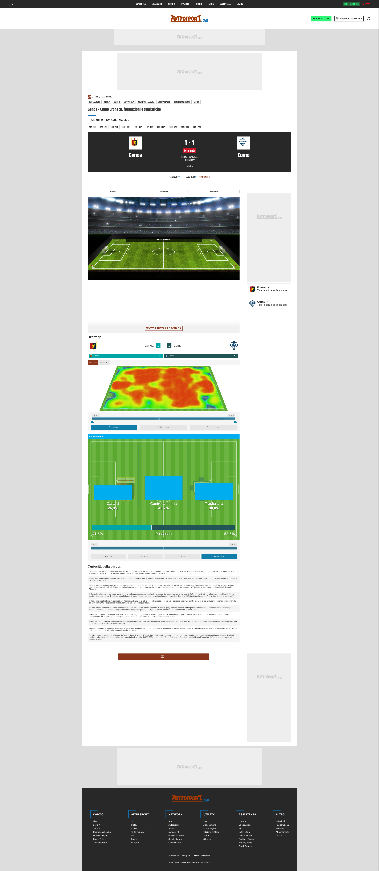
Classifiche (190, 177)
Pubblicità (280, 821)
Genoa (96, 356)
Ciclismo (135, 828)
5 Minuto (108, 556)
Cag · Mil (103, 127)
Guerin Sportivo (176, 835)
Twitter (196, 855)
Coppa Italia (129, 102)
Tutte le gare (94, 102)
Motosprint (173, 832)
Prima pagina (209, 828)
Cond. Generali (246, 846)
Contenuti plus (351, 4)
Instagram (185, 855)
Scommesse (225, 4)
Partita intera (114, 427)
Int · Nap (138, 127)
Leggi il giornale (351, 18)
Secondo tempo (213, 427)
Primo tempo (163, 427)
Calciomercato (100, 842)
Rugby (134, 825)
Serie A (171, 4)
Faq (240, 828)
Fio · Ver (114, 127)
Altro (196, 102)
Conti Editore (174, 842)
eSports (135, 842)
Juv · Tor (149, 127)
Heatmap (93, 362)
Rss (205, 821)
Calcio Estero (99, 839)
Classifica (141, 4)
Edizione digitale (211, 832)
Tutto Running (137, 832)
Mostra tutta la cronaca (163, 328)
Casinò (240, 4)
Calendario (157, 4)
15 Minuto (145, 556)
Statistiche (214, 191)
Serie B (117, 102)
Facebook (174, 855)
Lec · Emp (161, 127)
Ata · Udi (92, 127)
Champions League (146, 102)
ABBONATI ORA (321, 18)
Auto (170, 821)
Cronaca (112, 191)
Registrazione (282, 825)
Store (206, 835)
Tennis (211, 4)
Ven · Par (197, 127)
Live (367, 4)
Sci (132, 821)
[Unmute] (235, 276)
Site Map (280, 828)
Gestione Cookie (246, 839)
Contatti (242, 821)
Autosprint (173, 825)
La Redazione (245, 825)
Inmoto (171, 828)
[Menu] (11, 4)
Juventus (185, 4)
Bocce (134, 839)
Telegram (205, 855)
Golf (133, 835)
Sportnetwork (175, 839)
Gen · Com (126, 127)
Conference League (182, 102)
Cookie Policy (245, 835)
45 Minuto (182, 556)
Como (171, 356)
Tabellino (163, 191)
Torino (198, 4)
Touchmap (104, 362)
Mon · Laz (173, 127)
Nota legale (244, 832)
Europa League (164, 102)
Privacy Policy (246, 842)
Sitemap (207, 839)
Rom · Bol (185, 127)
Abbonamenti (209, 825)
